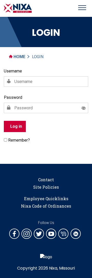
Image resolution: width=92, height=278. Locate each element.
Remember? (19, 140)
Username (13, 71)
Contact (46, 179)
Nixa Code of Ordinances (46, 206)
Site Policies (46, 187)
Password (13, 97)
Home (19, 56)
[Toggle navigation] (82, 8)
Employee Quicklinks (46, 198)
